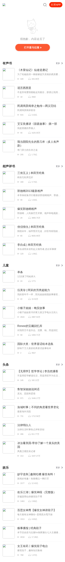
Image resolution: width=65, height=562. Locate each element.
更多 (58, 63)
